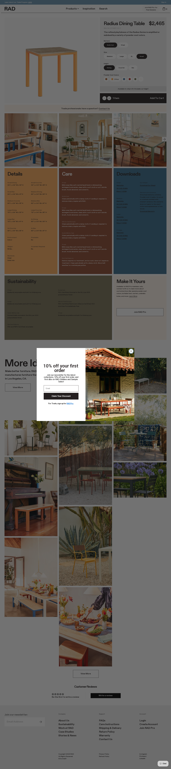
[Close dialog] (131, 351)
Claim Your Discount (61, 396)
